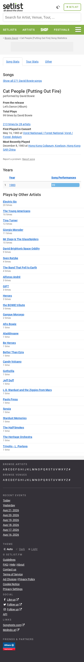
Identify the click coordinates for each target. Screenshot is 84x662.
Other (48, 61)
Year (12, 177)
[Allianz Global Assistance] (9, 646)
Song (12, 61)
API (5, 614)
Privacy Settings (12, 589)
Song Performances (63, 177)
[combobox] (42, 17)
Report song (28, 159)
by (16, 124)
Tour (32, 61)
